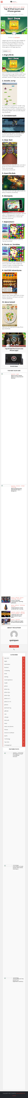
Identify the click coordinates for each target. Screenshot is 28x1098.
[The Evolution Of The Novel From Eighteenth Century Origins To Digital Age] (8, 1032)
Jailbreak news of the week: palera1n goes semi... (16, 616)
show (9, 51)
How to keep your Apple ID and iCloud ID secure (17, 621)
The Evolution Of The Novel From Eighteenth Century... (18, 980)
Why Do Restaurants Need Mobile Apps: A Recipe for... (16, 490)
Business (18, 486)
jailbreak (17, 597)
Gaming (15, 752)
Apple (17, 374)
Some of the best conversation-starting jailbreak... (17, 601)
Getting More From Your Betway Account (18, 755)
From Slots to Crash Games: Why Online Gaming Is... (18, 868)
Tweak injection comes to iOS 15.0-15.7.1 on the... (17, 608)
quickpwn (15, 14)
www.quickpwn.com (20, 1093)
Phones (21, 597)
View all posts (14, 646)
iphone (10, 7)
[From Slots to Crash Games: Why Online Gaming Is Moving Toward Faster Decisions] (8, 920)
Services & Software (15, 613)
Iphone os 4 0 (16, 7)
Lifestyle (22, 486)
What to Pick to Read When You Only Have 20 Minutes (17, 377)
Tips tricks (19, 598)
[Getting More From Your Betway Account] (8, 807)
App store (5, 7)
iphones (23, 7)
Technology (13, 487)
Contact (14, 1095)
